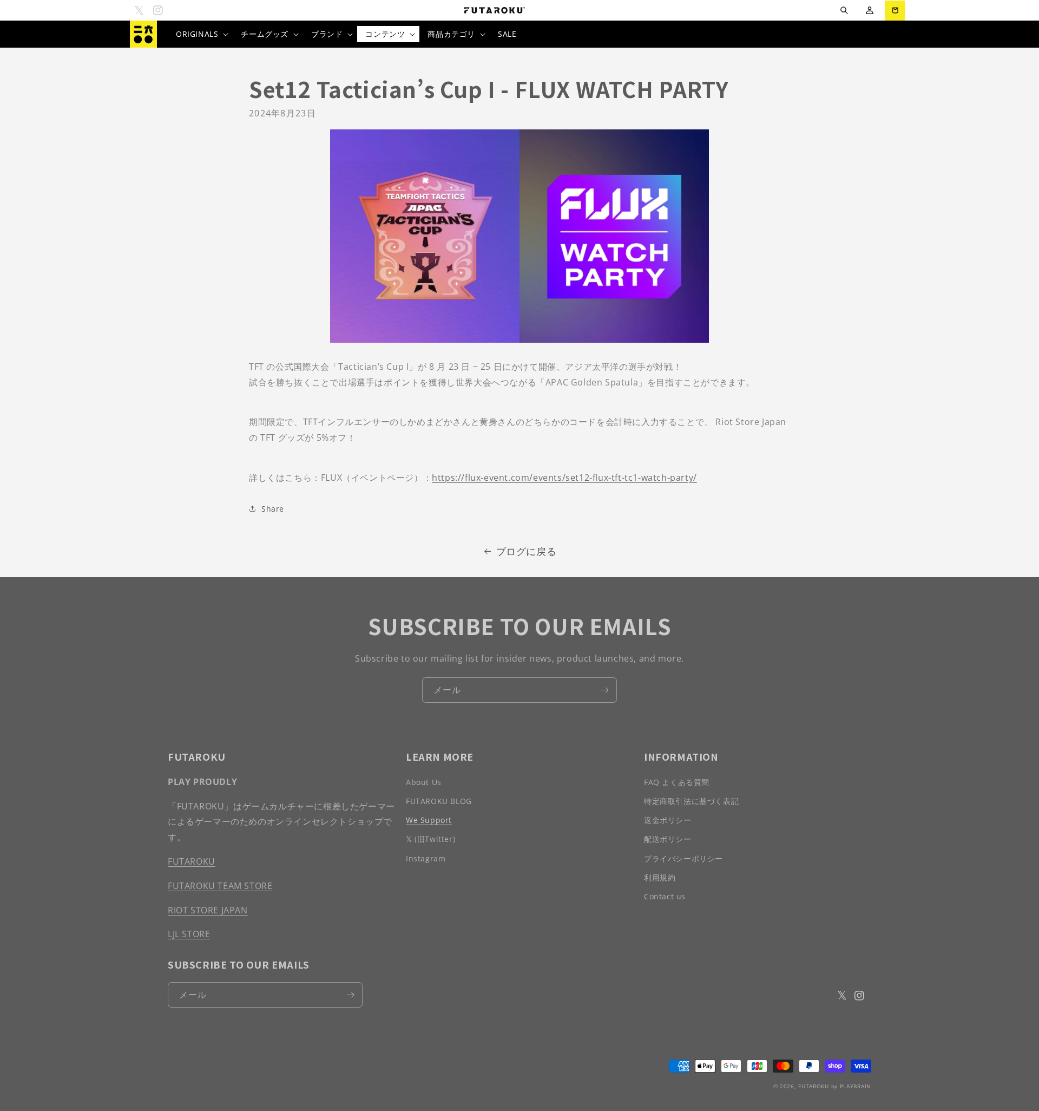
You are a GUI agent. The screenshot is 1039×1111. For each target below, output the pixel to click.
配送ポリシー (668, 839)
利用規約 (659, 877)
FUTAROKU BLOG (439, 801)
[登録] (604, 690)
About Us (424, 782)
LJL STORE (189, 934)
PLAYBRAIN (855, 1086)
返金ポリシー (668, 820)
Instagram (425, 858)
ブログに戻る (526, 551)
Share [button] (272, 509)
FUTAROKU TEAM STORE (220, 886)
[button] (844, 11)
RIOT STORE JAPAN (208, 910)
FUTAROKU (191, 861)
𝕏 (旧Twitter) (430, 839)
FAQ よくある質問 (676, 782)
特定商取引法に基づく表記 (691, 801)
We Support (429, 820)
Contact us (665, 896)
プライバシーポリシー (683, 858)
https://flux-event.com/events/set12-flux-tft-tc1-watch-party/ (564, 477)
